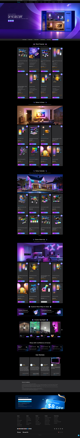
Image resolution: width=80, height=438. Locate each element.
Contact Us (18, 417)
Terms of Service (56, 420)
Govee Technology (28, 420)
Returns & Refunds (19, 420)
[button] (60, 2)
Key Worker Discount (47, 424)
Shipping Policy (56, 417)
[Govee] (19, 432)
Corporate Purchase (47, 420)
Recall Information (19, 424)
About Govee (28, 417)
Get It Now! (24, 401)
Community (27, 424)
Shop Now (22, 71)
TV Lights (37, 420)
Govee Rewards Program (48, 417)
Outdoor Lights (37, 417)
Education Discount (60, 0)
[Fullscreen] (28, 333)
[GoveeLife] (25, 432)
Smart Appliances (38, 424)
